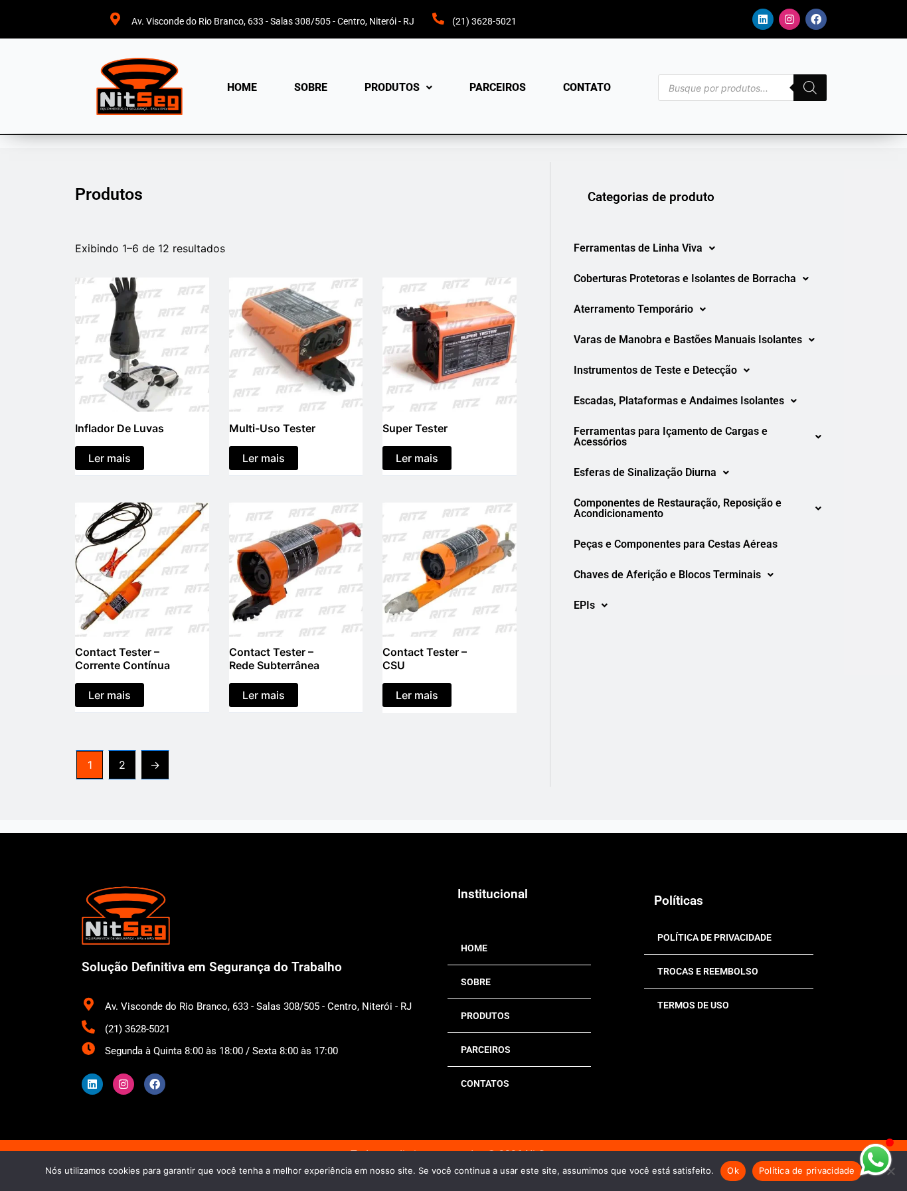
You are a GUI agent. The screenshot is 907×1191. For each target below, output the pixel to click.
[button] (398, 87)
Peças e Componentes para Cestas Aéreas (676, 544)
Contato (587, 87)
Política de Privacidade (714, 937)
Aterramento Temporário (633, 309)
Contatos (485, 1083)
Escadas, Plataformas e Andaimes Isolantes (679, 400)
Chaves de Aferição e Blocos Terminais (667, 574)
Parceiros (497, 87)
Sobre (310, 87)
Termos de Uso (693, 1005)
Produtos (392, 87)
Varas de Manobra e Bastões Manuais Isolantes (688, 339)
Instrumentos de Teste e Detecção (655, 370)
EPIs (584, 605)
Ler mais (109, 458)
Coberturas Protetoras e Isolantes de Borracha (685, 278)
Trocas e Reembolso (707, 971)
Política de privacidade (807, 1170)
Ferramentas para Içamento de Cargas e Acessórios (671, 436)
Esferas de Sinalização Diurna (645, 472)
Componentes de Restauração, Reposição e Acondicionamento (678, 508)
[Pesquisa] (810, 87)
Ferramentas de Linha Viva (638, 248)
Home (242, 87)
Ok (733, 1170)
